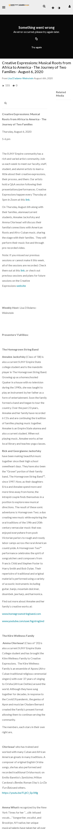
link (27, 199)
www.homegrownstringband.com (21, 613)
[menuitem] (44, 6)
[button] (4, 7)
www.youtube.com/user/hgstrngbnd (23, 621)
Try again (36, 47)
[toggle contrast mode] (59, 8)
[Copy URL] (36, 39)
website (21, 285)
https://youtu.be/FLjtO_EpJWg (20, 792)
